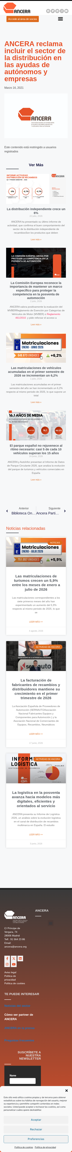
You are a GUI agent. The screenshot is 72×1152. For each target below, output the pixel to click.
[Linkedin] (57, 11)
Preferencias (36, 1139)
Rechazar (36, 1129)
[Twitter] (53, 11)
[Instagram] (62, 11)
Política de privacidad (45, 1147)
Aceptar (36, 1119)
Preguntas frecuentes (19, 1040)
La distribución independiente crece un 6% (36, 211)
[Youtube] (66, 11)
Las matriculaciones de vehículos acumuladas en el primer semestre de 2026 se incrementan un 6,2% (36, 371)
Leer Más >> (36, 622)
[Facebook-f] (7, 958)
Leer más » (36, 239)
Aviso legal (10, 972)
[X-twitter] (13, 958)
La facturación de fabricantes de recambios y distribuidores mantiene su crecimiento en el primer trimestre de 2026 (36, 689)
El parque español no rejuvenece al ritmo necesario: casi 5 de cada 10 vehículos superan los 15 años (36, 449)
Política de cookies (24, 1147)
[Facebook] (48, 11)
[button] (66, 1090)
